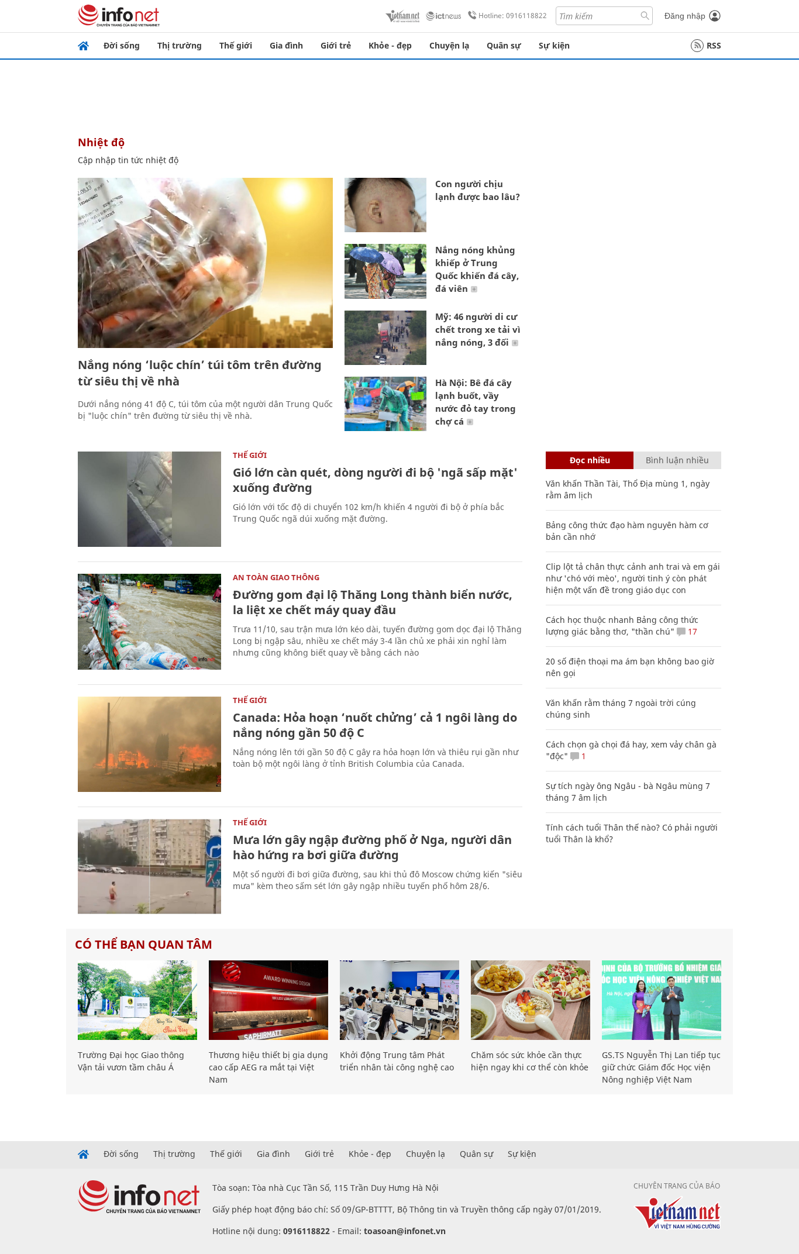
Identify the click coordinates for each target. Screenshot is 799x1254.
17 (691, 631)
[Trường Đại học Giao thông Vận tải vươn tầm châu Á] (137, 1000)
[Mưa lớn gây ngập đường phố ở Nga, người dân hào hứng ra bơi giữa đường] (149, 866)
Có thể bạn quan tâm (143, 944)
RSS (714, 45)
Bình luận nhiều (677, 460)
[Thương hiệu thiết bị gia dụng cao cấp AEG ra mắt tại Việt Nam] (268, 1000)
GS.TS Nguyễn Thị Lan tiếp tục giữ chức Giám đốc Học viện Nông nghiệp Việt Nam (661, 1067)
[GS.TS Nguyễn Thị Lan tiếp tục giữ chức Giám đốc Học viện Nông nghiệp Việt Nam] (661, 1000)
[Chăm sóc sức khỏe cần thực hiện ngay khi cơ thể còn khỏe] (530, 1000)
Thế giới (235, 45)
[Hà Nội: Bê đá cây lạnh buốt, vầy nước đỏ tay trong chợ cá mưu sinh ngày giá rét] (385, 404)
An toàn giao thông (276, 577)
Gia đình (286, 45)
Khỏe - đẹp (390, 45)
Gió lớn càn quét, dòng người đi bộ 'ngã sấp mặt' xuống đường (375, 479)
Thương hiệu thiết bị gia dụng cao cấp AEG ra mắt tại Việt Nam (268, 1067)
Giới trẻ (336, 45)
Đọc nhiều (590, 460)
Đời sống (122, 45)
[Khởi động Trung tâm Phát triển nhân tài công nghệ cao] (399, 1000)
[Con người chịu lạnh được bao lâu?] (385, 205)
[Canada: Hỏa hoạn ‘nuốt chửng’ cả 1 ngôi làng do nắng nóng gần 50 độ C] (149, 744)
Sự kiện (554, 45)
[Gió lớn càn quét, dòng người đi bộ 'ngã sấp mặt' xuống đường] (149, 499)
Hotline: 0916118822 (512, 15)
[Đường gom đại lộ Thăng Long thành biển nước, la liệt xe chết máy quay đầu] (149, 621)
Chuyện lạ (449, 45)
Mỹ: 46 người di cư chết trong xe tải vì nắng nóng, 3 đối (478, 329)
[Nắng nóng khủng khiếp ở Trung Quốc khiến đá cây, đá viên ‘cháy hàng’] (385, 271)
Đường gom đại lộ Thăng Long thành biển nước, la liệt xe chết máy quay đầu (372, 602)
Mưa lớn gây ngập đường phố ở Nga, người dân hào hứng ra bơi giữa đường (372, 847)
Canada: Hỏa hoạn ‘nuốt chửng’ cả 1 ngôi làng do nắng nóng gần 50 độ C (375, 724)
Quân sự (504, 45)
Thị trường (179, 45)
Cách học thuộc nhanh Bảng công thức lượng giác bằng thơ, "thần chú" (622, 625)
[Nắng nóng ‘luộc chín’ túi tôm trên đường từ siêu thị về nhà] (205, 263)
